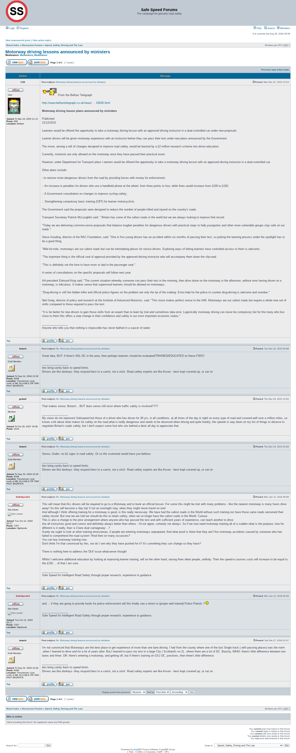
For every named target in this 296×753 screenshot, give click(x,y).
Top (8, 341)
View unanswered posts (18, 40)
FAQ (259, 28)
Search (271, 28)
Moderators (26, 55)
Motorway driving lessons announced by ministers (57, 51)
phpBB (136, 749)
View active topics (42, 40)
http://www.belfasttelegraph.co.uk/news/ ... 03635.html (76, 102)
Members (285, 28)
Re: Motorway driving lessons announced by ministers (83, 348)
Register (24, 28)
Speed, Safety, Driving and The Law (64, 45)
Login (11, 28)
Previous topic (269, 69)
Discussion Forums (32, 45)
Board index (13, 45)
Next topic (284, 69)
